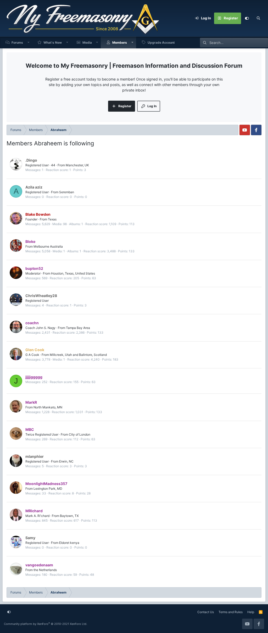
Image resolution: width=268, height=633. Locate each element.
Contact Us (205, 612)
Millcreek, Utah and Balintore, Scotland (78, 355)
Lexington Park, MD (48, 489)
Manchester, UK (77, 165)
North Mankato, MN (48, 407)
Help (250, 612)
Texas (52, 219)
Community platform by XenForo (45, 624)
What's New (52, 42)
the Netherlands (45, 570)
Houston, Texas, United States (73, 273)
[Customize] (247, 18)
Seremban (66, 192)
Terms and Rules (231, 612)
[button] (28, 42)
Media (87, 42)
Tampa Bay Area (78, 328)
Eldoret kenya (69, 543)
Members (119, 42)
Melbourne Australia (48, 246)
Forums (17, 42)
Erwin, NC (66, 461)
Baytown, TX (69, 516)
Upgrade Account (161, 42)
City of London (79, 434)
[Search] (258, 18)
